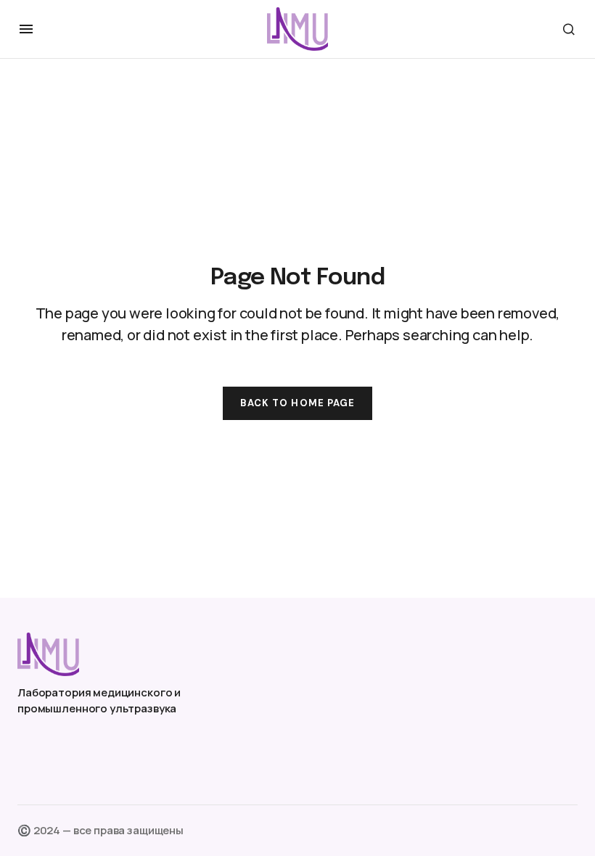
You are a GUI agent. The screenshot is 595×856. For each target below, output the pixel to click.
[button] (26, 29)
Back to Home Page (297, 403)
